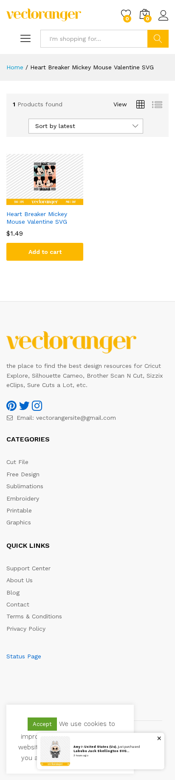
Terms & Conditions (34, 616)
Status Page (23, 656)
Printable (19, 510)
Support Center (28, 568)
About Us (19, 580)
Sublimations (24, 486)
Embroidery (22, 498)
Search (158, 39)
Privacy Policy (25, 628)
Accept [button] (42, 724)
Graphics (18, 522)
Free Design (23, 474)
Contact (17, 604)
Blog (13, 592)
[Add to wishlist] (53, 200)
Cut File (17, 461)
